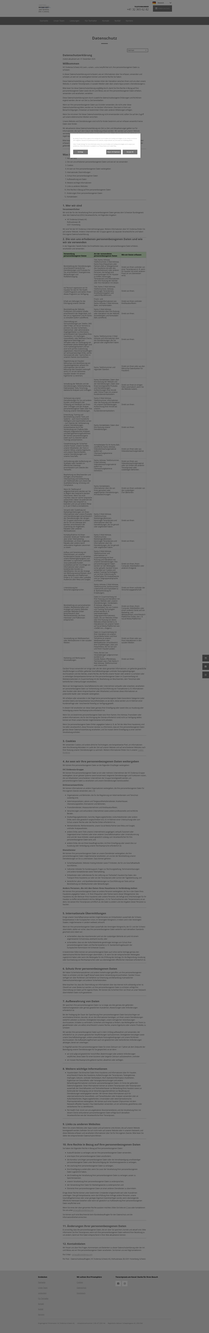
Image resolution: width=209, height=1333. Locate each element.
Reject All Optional (113, 152)
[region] (105, 145)
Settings (80, 152)
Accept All (130, 152)
